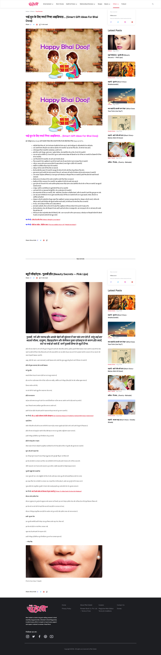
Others (115, 4)
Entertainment (47, 4)
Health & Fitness (70, 4)
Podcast (123, 4)
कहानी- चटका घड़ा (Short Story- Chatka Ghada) (121, 421)
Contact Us (120, 605)
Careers (101, 605)
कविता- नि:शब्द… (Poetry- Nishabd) (119, 162)
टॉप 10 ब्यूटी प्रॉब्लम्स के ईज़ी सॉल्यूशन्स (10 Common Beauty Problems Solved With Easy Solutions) (62, 416)
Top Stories (39, 11)
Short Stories (60, 4)
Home (64, 605)
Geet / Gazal (111, 158)
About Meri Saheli (86, 605)
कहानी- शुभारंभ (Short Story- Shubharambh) (117, 83)
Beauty (106, 4)
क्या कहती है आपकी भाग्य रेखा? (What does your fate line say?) (121, 110)
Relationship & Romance (86, 4)
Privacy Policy (66, 609)
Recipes (100, 4)
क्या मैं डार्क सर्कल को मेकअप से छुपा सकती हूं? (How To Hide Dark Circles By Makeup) (56, 491)
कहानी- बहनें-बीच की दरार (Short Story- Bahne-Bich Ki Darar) (121, 136)
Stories (119, 609)
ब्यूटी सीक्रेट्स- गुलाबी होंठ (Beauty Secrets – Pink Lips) (119, 56)
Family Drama (111, 77)
